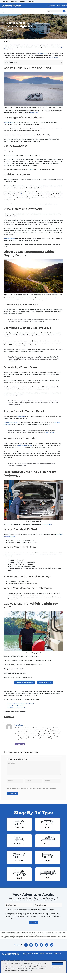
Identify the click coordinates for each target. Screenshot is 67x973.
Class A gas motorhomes (10, 422)
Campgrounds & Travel (27, 10)
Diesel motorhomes (9, 238)
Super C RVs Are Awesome (15, 705)
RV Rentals (35, 953)
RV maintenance (42, 53)
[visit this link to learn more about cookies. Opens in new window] (32, 970)
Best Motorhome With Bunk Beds (17, 707)
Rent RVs (22, 1)
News (3, 12)
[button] (57, 967)
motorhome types (53, 57)
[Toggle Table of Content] (60, 62)
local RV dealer (48, 524)
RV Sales (25, 954)
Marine (38, 10)
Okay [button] (57, 963)
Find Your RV (27, 752)
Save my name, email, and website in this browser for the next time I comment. (31, 788)
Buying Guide (9, 752)
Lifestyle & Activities (13, 10)
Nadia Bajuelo (19, 725)
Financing (41, 953)
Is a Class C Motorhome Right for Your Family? (21, 703)
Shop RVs (5, 1)
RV (3, 10)
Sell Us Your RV (27, 953)
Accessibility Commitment (22, 960)
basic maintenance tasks (25, 445)
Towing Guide (57, 953)
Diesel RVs (21, 194)
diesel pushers (34, 112)
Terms (17, 918)
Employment (49, 953)
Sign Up (33, 922)
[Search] (64, 11)
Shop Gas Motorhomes (24, 683)
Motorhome (34, 752)
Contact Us (6, 960)
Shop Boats (31, 1)
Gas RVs (31, 169)
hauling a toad (21, 416)
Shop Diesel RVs (45, 683)
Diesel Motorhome (18, 752)
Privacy (22, 918)
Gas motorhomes (8, 122)
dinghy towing (50, 432)
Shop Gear (14, 1)
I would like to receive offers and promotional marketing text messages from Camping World (31, 909)
